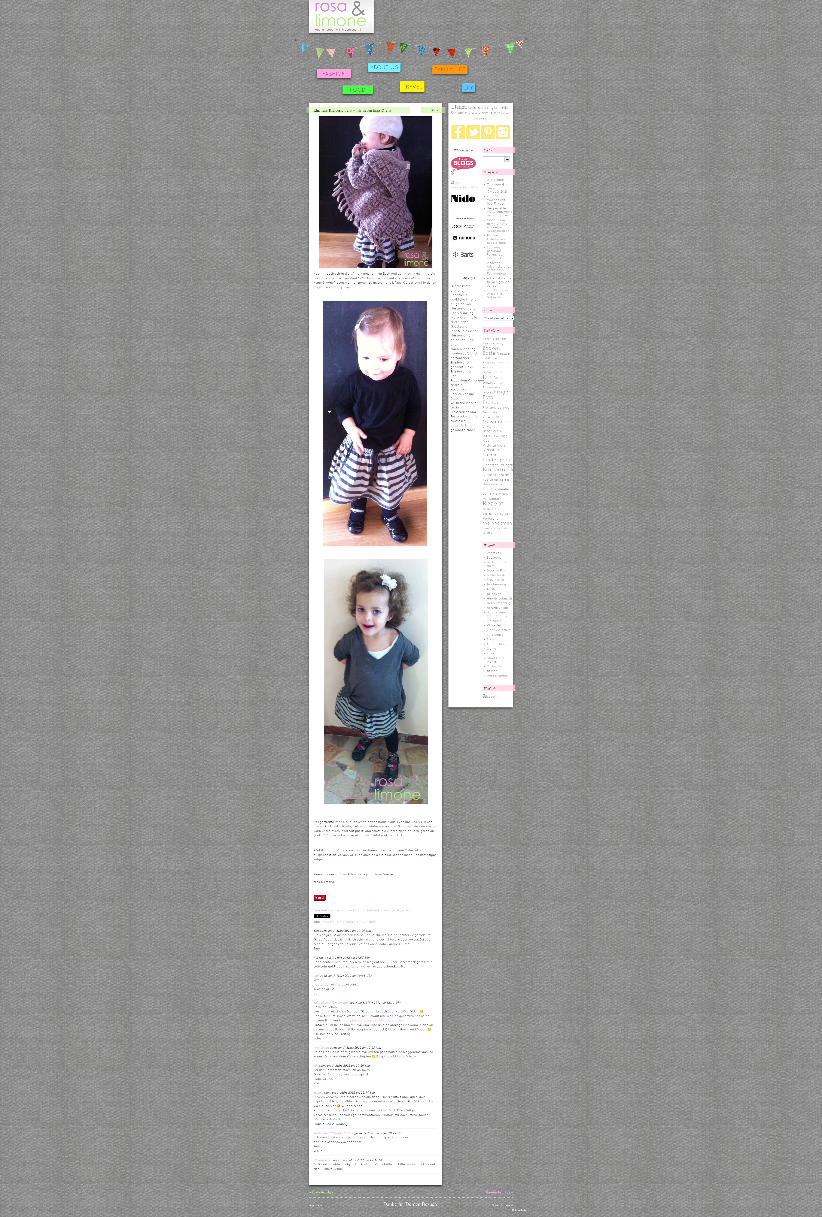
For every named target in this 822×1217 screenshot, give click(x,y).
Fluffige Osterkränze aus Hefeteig (496, 239)
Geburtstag (491, 412)
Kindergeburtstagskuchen (502, 464)
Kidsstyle (491, 450)
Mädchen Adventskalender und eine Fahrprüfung (500, 268)
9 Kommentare (366, 910)
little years (495, 634)
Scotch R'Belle (492, 513)
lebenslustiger (323, 1160)
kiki (316, 1065)
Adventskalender (494, 338)
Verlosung (491, 518)
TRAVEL (412, 87)
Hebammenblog (499, 603)
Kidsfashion (494, 445)
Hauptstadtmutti (499, 598)
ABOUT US (384, 67)
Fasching (488, 392)
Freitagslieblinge (496, 407)
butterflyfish (496, 575)
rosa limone (343, 910)
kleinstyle (494, 620)
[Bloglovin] (491, 696)
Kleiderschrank (351, 921)
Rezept (493, 503)
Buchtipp (488, 367)
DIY (469, 88)
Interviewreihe (495, 436)
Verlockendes (497, 675)
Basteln (491, 353)
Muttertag (497, 484)
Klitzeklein (495, 625)
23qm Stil (494, 553)
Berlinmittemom (495, 363)
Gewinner (491, 417)
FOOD (358, 90)
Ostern (490, 493)
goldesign (494, 593)
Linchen (370, 921)
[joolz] (462, 227)
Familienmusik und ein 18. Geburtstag (497, 293)
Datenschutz (519, 1210)
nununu (488, 489)
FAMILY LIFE (450, 69)
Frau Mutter (496, 579)
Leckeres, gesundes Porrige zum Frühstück (496, 253)
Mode (486, 484)
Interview (493, 431)
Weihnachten (497, 523)
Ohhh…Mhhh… (497, 644)
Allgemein (403, 910)
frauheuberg (496, 584)
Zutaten (487, 532)
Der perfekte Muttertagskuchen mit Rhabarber (501, 211)
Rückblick (488, 509)
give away (490, 426)
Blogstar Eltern (498, 570)
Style (505, 513)
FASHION (334, 74)
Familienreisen (491, 387)
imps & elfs (330, 921)
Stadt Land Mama (495, 659)
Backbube (494, 557)
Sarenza (499, 509)
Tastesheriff (496, 666)
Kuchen (488, 479)
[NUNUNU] (463, 240)
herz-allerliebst (498, 607)
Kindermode (499, 469)
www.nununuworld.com (497, 528)
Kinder (490, 454)
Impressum (315, 1205)
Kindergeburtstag (504, 459)
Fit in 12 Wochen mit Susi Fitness (496, 199)
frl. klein (493, 589)
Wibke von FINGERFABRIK (332, 1133)
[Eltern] (463, 173)
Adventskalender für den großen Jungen (500, 282)
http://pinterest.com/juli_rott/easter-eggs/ (372, 1020)
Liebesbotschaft (499, 630)
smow (491, 653)
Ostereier (502, 489)
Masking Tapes (502, 479)
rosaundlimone (341, 16)
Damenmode (493, 372)
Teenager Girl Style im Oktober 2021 (497, 188)
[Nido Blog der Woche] (464, 201)
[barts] (463, 261)
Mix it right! (495, 179)
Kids (486, 440)
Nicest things (497, 639)
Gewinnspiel (497, 421)
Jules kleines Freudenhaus (331, 1002)
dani (317, 975)
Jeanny (318, 1092)
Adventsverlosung (493, 343)
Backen (491, 348)
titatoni (492, 671)
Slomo (491, 648)
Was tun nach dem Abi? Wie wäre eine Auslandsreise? (498, 225)
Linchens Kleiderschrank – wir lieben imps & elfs (352, 110)
